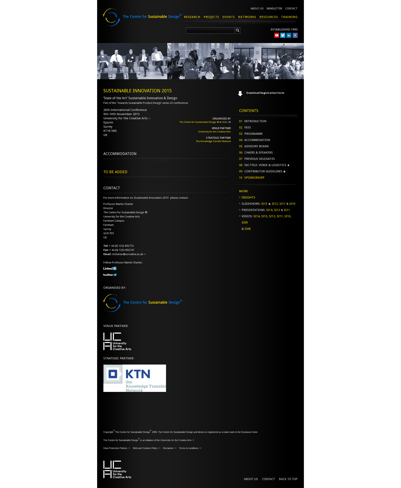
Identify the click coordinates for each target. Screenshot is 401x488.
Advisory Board (256, 146)
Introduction (255, 121)
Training (289, 17)
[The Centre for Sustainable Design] (147, 20)
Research (192, 17)
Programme (253, 133)
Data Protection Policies (115, 448)
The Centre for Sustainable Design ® (199, 122)
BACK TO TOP (288, 479)
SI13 (264, 203)
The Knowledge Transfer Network (213, 141)
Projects (211, 17)
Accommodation (257, 140)
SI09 (245, 222)
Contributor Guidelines (263, 171)
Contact (291, 8)
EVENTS (228, 17)
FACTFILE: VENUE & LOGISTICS (265, 165)
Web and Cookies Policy (145, 448)
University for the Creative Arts (125, 118)
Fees (247, 127)
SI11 (282, 203)
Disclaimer (168, 448)
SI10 (292, 203)
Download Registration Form (265, 93)
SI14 (269, 210)
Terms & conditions (188, 448)
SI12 (275, 203)
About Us (257, 8)
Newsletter (274, 8)
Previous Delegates (259, 158)
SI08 (248, 228)
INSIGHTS (248, 197)
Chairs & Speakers (258, 152)
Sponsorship (254, 177)
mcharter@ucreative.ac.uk (127, 254)
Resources (268, 17)
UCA (224, 122)
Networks (247, 17)
